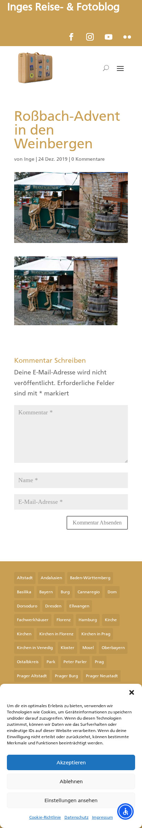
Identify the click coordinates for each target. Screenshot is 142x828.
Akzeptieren (71, 763)
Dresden (53, 606)
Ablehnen (71, 781)
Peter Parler (75, 661)
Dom (112, 592)
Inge (29, 159)
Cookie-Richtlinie (45, 817)
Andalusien (51, 577)
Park (51, 661)
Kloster (67, 647)
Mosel (88, 647)
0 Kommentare (88, 159)
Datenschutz (76, 817)
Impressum (102, 817)
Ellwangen (79, 606)
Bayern (46, 592)
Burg (65, 592)
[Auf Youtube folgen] (108, 36)
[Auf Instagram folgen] (90, 36)
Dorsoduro (27, 606)
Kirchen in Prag (95, 633)
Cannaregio (89, 592)
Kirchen (24, 633)
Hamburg (88, 619)
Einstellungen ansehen (71, 800)
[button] (131, 692)
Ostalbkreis (28, 661)
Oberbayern (113, 647)
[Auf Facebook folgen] (71, 36)
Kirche (111, 619)
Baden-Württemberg (90, 577)
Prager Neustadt (102, 675)
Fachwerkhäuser (33, 619)
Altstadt (25, 577)
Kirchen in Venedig (35, 647)
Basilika (24, 592)
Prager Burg (66, 675)
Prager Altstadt (32, 675)
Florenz (64, 619)
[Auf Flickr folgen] (127, 36)
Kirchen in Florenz (56, 633)
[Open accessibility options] (125, 811)
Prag (99, 661)
